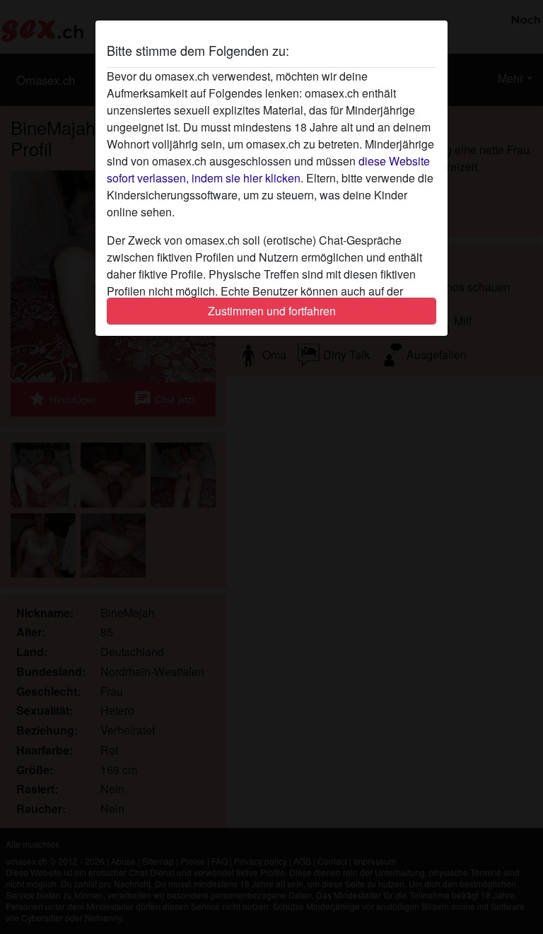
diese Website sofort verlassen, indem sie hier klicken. (268, 169)
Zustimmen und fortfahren (272, 311)
